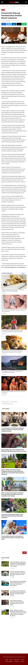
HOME (6, 659)
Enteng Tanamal (5, 401)
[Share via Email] (19, 24)
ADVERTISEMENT (9, 661)
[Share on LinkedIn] (14, 24)
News (3, 9)
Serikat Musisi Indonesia (7, 403)
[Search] (26, 2)
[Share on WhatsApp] (24, 24)
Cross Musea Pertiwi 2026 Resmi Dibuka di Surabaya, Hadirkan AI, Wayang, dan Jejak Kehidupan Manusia (12, 429)
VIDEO (22, 659)
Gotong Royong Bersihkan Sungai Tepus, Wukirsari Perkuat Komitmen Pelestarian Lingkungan (12, 516)
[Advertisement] (14, 635)
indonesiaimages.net (11, 656)
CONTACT (22, 661)
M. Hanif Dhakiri (14, 401)
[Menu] (2, 2)
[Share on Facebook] (3, 24)
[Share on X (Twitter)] (8, 24)
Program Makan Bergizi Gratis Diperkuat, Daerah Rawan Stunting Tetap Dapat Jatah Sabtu (12, 538)
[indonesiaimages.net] (14, 2)
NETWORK (16, 661)
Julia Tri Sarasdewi (6, 20)
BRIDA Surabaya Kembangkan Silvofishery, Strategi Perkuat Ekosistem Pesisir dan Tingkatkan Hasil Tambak (12, 494)
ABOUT (11, 659)
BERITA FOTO (17, 659)
